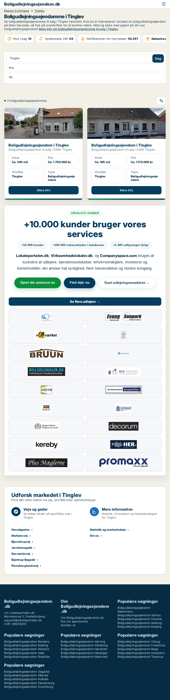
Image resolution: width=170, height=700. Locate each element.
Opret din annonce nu (37, 282)
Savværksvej (20, 553)
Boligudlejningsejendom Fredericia (141, 645)
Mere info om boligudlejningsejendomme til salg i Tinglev (78, 29)
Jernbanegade (21, 547)
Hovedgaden (20, 529)
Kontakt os (68, 625)
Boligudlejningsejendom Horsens (26, 649)
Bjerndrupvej (20, 541)
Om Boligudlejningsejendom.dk (82, 617)
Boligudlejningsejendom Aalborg (140, 623)
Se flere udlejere (85, 301)
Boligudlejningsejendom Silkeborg (84, 645)
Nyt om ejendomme (74, 621)
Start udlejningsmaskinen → (127, 283)
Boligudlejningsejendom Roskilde (27, 656)
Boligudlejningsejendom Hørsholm (84, 649)
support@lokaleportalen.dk (23, 620)
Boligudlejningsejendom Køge (138, 649)
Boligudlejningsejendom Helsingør (84, 653)
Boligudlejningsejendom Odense (140, 619)
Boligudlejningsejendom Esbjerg (140, 626)
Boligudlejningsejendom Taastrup (141, 656)
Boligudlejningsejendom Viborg (139, 641)
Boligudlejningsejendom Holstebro (141, 653)
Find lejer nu (80, 282)
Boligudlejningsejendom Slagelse (27, 671)
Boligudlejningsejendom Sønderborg (29, 683)
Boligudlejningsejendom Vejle (24, 653)
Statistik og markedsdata (108, 529)
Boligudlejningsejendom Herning (83, 641)
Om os (94, 535)
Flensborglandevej (24, 565)
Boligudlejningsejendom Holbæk (26, 679)
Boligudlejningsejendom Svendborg (28, 686)
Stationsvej (19, 535)
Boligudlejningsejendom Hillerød (26, 675)
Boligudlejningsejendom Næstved (84, 656)
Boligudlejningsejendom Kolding (26, 645)
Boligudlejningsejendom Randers (26, 641)
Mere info (43, 190)
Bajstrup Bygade (23, 559)
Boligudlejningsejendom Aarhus (139, 615)
